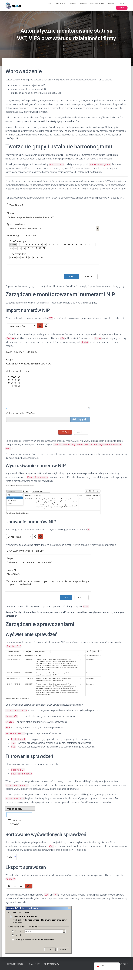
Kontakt (122, 3)
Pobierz (111, 3)
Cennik (73, 3)
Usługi (82, 3)
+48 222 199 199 (34, 964)
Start (50, 3)
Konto (121, 8)
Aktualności (61, 3)
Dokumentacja (96, 3)
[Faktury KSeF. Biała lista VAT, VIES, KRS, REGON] (14, 5)
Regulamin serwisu (15, 964)
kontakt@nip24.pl (51, 964)
